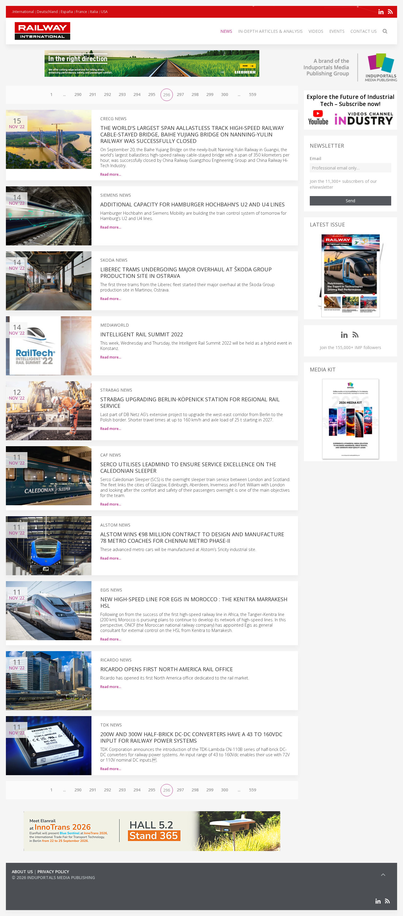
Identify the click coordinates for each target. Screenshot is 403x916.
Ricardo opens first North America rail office (166, 669)
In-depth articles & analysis (270, 31)
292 (107, 94)
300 (224, 94)
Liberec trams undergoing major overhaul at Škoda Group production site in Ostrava (186, 272)
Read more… (110, 174)
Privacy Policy (53, 871)
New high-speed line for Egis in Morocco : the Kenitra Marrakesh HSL (193, 602)
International (23, 11)
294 (136, 94)
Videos (316, 31)
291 (92, 94)
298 (195, 94)
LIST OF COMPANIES (32, 883)
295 (151, 94)
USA (104, 11)
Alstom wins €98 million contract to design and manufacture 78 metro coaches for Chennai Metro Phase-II (192, 537)
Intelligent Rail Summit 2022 (141, 334)
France (81, 11)
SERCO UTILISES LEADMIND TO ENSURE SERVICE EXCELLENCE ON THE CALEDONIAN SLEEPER (188, 467)
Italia (94, 11)
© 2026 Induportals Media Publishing (53, 877)
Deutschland (47, 11)
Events (337, 31)
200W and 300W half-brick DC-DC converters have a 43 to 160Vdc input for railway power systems (191, 737)
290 (77, 94)
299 (209, 94)
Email (315, 158)
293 (122, 94)
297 (180, 94)
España (67, 11)
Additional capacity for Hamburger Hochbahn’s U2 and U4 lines (192, 204)
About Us (22, 871)
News (226, 31)
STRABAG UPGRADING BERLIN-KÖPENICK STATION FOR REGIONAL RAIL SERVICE (190, 402)
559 (252, 94)
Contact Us (363, 31)
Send (350, 200)
